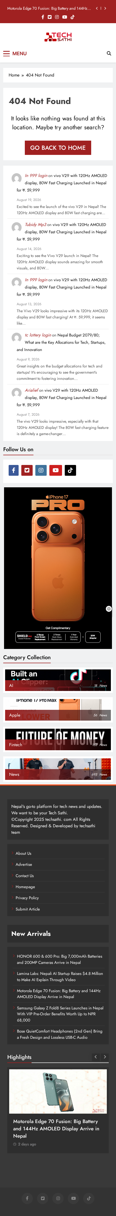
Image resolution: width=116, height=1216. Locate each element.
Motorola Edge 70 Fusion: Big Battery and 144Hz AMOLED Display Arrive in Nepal (47, 8)
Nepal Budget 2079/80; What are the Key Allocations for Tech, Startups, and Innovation (61, 342)
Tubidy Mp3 (35, 224)
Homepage (25, 887)
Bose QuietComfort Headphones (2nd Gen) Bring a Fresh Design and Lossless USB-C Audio (60, 1034)
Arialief (31, 390)
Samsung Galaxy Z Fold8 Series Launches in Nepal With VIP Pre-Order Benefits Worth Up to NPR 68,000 (60, 1014)
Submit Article (28, 909)
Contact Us (25, 876)
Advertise (24, 864)
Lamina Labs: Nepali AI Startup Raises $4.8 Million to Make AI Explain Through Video (60, 976)
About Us (23, 853)
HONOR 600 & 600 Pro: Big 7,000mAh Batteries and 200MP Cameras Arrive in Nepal (59, 959)
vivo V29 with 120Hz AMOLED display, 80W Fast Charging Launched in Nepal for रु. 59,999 (62, 183)
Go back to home (58, 147)
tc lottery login (38, 335)
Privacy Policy (27, 898)
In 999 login (36, 175)
